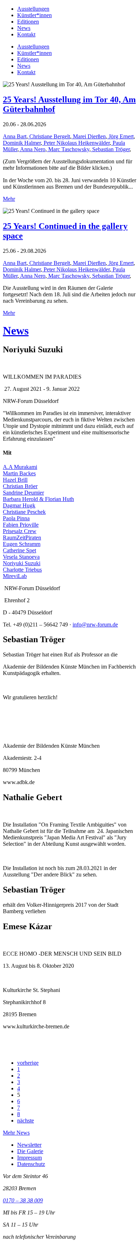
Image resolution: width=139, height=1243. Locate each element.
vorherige (28, 1063)
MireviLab (15, 576)
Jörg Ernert (120, 136)
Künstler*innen (34, 15)
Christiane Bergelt (49, 136)
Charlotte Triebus (22, 570)
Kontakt (26, 34)
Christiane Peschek (24, 512)
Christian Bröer (20, 486)
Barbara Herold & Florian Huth (38, 499)
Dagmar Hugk (19, 505)
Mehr (9, 199)
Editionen (28, 22)
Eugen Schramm (21, 544)
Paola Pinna (16, 518)
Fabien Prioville (21, 525)
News (23, 28)
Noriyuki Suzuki (21, 563)
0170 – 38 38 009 (23, 1200)
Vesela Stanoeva (21, 557)
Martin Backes (19, 473)
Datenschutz (31, 1164)
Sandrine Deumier (23, 493)
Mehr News (16, 1133)
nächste (25, 1120)
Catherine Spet (19, 550)
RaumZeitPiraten (22, 537)
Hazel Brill (15, 480)
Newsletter (29, 1145)
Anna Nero (32, 149)
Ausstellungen (33, 9)
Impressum (29, 1158)
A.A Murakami (20, 467)
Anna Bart (14, 136)
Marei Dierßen (88, 136)
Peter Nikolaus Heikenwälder (76, 143)
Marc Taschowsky (68, 149)
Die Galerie (30, 1151)
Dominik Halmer (22, 143)
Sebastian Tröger (110, 149)
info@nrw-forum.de (95, 625)
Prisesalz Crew (19, 531)
